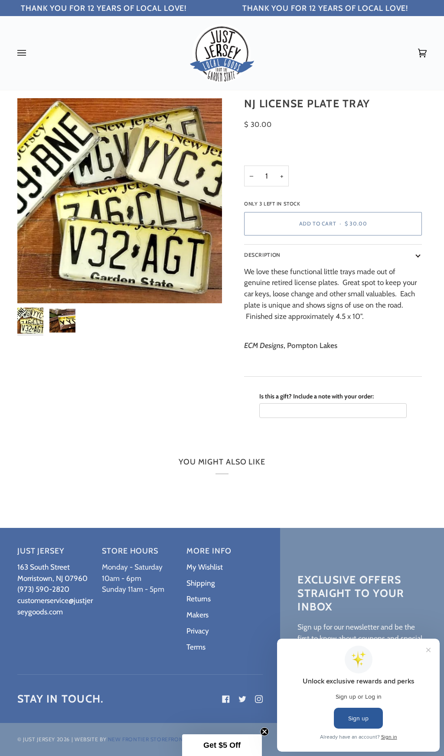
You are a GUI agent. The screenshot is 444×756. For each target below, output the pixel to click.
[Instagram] (259, 699)
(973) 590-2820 (43, 589)
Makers (197, 614)
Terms (196, 646)
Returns (198, 598)
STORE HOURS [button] (130, 551)
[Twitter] (242, 699)
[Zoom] (33, 287)
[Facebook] (226, 699)
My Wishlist (204, 566)
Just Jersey (39, 739)
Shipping (200, 582)
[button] (222, 745)
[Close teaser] (264, 731)
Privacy (197, 630)
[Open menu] (30, 53)
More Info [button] (208, 551)
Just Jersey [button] (40, 551)
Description (262, 255)
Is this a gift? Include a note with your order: (316, 396)
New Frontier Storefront (147, 739)
